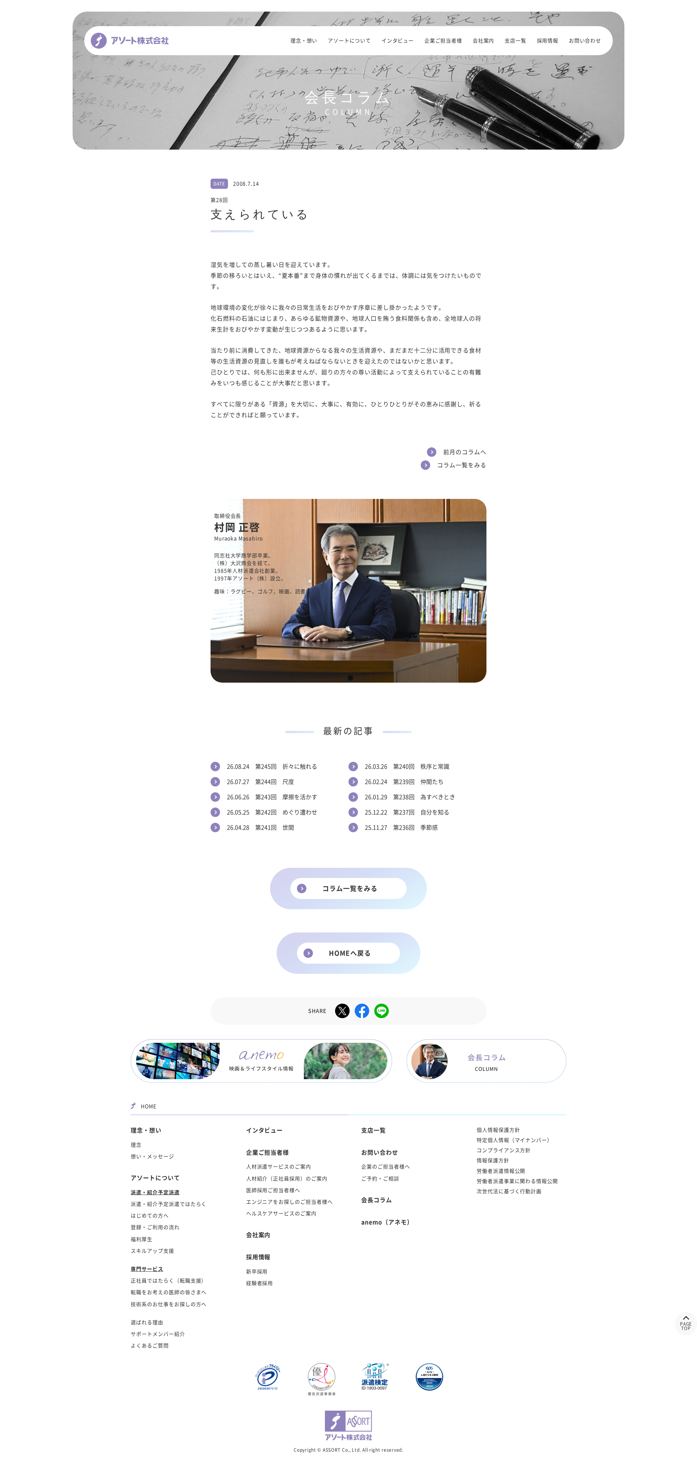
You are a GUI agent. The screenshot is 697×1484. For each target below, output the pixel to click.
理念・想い (303, 40)
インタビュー (398, 40)
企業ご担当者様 (443, 40)
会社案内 (483, 40)
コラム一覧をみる (350, 888)
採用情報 (547, 40)
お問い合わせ (585, 40)
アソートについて (349, 40)
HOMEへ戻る (350, 953)
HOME (148, 1106)
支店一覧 (515, 40)
